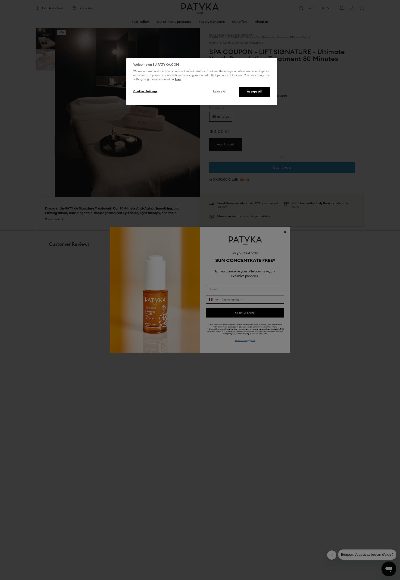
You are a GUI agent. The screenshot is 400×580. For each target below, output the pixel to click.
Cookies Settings (145, 91)
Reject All (220, 92)
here (178, 79)
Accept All (254, 92)
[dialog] (201, 81)
